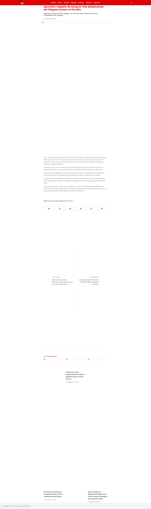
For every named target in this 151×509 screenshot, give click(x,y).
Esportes (97, 3)
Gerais (53, 3)
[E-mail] (81, 208)
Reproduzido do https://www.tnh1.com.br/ (58, 201)
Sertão (66, 3)
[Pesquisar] (131, 2)
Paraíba (73, 3)
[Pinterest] (91, 208)
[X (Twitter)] (70, 208)
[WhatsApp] (49, 208)
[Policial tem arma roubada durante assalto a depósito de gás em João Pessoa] (75, 363)
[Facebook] (59, 208)
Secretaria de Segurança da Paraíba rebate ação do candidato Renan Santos (53, 494)
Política (81, 3)
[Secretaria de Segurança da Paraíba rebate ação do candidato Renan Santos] (53, 423)
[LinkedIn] (102, 208)
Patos (60, 3)
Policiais (89, 3)
